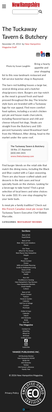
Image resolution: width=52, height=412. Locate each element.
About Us (26, 333)
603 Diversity (26, 318)
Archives (26, 335)
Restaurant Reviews (29, 222)
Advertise (26, 331)
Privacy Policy (12, 393)
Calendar (26, 301)
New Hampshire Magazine (26, 4)
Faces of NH (26, 270)
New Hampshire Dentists (26, 284)
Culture (26, 289)
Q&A (26, 259)
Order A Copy (26, 311)
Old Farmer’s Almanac (26, 367)
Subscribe (26, 347)
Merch (26, 315)
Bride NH (26, 360)
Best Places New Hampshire (26, 253)
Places (26, 245)
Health (26, 274)
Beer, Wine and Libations (26, 243)
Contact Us (26, 329)
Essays (26, 263)
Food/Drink (26, 237)
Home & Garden (26, 299)
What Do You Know (26, 251)
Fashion (26, 296)
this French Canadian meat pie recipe (22, 209)
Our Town (26, 248)
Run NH (26, 277)
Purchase (26, 308)
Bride (26, 320)
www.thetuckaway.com (22, 156)
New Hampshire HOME (26, 358)
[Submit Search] (40, 12)
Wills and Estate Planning (26, 265)
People (26, 255)
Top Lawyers (26, 272)
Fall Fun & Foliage (26, 303)
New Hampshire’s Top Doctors (26, 282)
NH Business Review (26, 356)
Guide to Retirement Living (26, 267)
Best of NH (26, 235)
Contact (26, 305)
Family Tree (26, 369)
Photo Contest (26, 261)
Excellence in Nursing (26, 280)
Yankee (26, 365)
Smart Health (26, 286)
